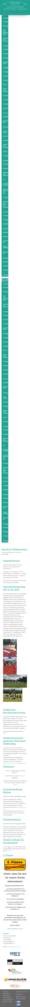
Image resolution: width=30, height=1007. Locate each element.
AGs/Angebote (7, 220)
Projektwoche (7, 104)
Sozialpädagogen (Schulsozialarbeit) (8, 184)
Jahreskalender (7, 116)
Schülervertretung (8, 197)
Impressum (19, 992)
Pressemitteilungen (8, 156)
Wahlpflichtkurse (7, 224)
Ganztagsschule (7, 67)
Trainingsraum (7, 72)
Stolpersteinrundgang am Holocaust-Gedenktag (14, 740)
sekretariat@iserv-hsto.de (15, 928)
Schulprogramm (7, 53)
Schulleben (6, 46)
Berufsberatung (7, 266)
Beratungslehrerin (8, 261)
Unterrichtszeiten (8, 215)
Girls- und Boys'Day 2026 (5, 32)
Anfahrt (5, 151)
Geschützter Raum (6, 62)
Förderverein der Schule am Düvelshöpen (6, 204)
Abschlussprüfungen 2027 (8, 121)
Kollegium (5, 168)
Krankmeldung (12, 819)
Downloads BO (6, 252)
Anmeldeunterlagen (8, 21)
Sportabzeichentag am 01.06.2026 (14, 588)
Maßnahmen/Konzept (9, 232)
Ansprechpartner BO (7, 241)
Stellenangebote (7, 127)
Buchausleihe (6, 26)
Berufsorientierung (8, 229)
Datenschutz (19, 994)
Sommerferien (11, 560)
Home (4, 280)
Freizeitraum (6, 80)
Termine (5, 113)
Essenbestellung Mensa (12, 791)
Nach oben (25, 992)
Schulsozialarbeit (7, 58)
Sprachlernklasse (7, 76)
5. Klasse (8, 855)
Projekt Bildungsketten (7, 247)
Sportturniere (6, 108)
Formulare (6, 18)
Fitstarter (8, 766)
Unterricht (6, 212)
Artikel (5, 733)
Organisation (6, 160)
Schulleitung (6, 164)
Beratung (5, 258)
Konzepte (5, 275)
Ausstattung (6, 140)
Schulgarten (6, 95)
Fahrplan (5, 236)
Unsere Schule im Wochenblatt (13, 841)
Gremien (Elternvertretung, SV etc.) (7, 191)
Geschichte (6, 136)
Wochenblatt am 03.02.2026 (10, 763)
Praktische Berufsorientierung (14, 711)
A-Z (4, 179)
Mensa (5, 84)
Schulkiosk (6, 100)
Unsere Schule (5, 131)
